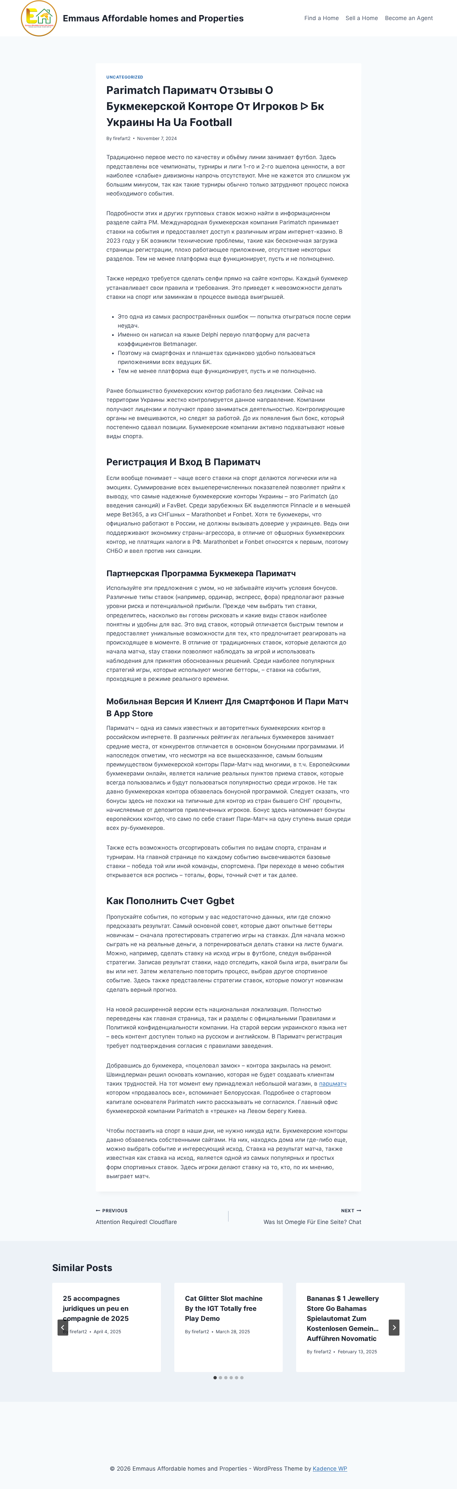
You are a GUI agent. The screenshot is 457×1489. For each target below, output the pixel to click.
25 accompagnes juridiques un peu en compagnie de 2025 (96, 1308)
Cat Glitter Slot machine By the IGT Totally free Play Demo (224, 1308)
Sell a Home (362, 18)
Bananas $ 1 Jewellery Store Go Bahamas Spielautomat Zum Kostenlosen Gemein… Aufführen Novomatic (343, 1318)
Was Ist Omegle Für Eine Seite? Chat (312, 1217)
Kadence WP (330, 1468)
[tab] (215, 1377)
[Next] (394, 1328)
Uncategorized (125, 77)
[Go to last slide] (63, 1328)
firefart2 (121, 138)
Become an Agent (409, 18)
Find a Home (321, 18)
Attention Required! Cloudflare (136, 1217)
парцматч (333, 1083)
